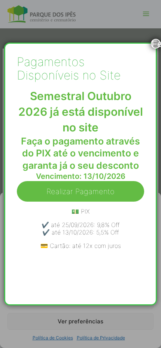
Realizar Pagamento (80, 191)
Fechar (156, 44)
